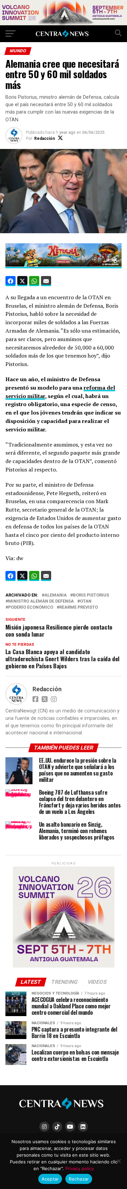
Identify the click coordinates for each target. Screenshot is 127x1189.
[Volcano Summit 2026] (63, 23)
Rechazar (79, 1179)
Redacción (44, 138)
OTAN (85, 601)
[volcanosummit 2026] (63, 966)
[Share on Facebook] (10, 281)
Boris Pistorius (91, 595)
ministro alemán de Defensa (41, 601)
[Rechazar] (118, 1161)
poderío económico (30, 607)
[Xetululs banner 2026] (63, 264)
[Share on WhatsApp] (34, 281)
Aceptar (50, 1179)
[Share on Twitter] (22, 281)
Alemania (55, 595)
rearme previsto (78, 607)
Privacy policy (79, 1168)
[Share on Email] (46, 281)
